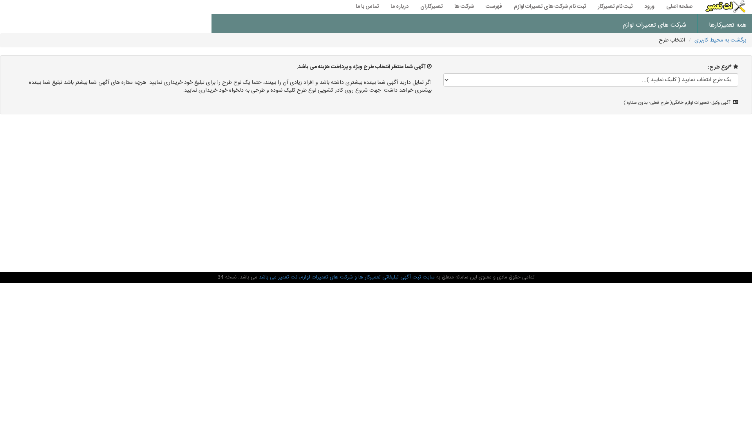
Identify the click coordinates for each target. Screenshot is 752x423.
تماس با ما (367, 6)
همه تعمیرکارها (728, 25)
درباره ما (399, 6)
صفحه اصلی (679, 6)
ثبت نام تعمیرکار (615, 6)
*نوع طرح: (720, 67)
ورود (649, 6)
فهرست (494, 6)
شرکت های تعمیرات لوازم (654, 25)
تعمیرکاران (431, 6)
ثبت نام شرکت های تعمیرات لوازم (550, 6)
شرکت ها (464, 6)
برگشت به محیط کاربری (720, 40)
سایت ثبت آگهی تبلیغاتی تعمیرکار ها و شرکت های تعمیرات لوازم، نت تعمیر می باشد (346, 277)
